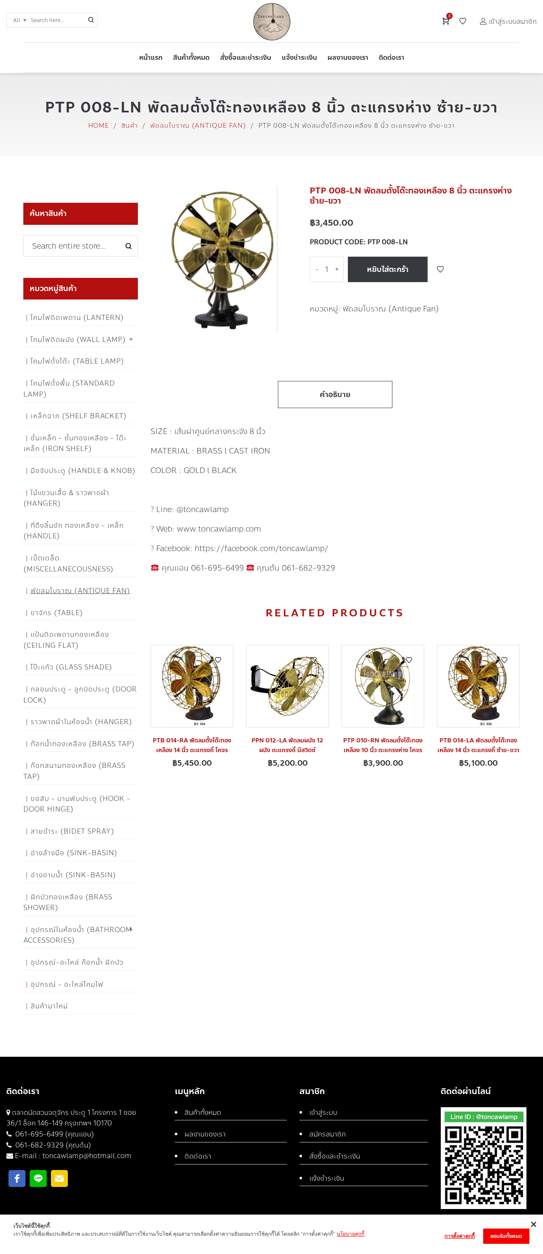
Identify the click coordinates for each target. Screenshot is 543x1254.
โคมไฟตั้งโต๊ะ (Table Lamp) (77, 361)
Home (98, 125)
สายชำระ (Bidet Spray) (73, 831)
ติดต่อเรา (198, 1156)
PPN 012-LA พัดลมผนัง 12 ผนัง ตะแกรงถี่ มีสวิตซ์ (287, 745)
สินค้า (129, 125)
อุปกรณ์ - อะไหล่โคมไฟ (67, 984)
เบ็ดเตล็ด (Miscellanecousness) (68, 563)
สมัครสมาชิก (327, 1134)
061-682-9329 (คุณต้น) (52, 1145)
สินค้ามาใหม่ (49, 1006)
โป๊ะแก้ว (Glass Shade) (71, 667)
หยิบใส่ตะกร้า (388, 269)
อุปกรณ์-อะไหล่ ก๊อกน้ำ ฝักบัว (77, 962)
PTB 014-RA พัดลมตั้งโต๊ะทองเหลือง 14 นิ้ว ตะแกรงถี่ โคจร (192, 745)
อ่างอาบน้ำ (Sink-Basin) (73, 875)
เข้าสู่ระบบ (323, 1112)
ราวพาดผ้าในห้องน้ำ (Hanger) (81, 722)
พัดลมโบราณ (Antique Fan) (198, 125)
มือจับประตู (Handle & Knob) (83, 470)
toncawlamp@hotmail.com (87, 1155)
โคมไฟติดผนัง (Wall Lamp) (78, 339)
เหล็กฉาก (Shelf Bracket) (79, 416)
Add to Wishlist (440, 269)
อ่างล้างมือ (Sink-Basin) (74, 853)
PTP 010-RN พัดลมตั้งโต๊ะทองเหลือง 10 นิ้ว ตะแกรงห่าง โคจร (383, 745)
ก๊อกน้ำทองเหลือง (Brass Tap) (83, 744)
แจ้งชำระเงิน (326, 1178)
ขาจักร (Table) (57, 612)
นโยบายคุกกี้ (350, 1234)
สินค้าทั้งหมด (203, 1112)
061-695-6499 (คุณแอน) (54, 1134)
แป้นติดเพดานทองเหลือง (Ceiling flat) (66, 640)
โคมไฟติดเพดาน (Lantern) (77, 317)
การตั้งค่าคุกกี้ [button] (460, 1236)
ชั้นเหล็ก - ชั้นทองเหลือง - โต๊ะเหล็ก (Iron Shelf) (75, 443)
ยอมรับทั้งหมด (506, 1236)
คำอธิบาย (335, 394)
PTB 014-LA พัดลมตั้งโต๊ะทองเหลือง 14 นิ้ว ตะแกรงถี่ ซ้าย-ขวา (478, 745)
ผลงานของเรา (205, 1134)
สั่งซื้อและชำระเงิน (334, 1156)
